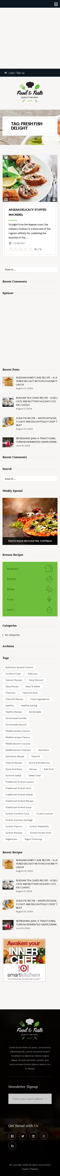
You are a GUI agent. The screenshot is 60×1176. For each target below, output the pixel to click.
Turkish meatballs (39, 826)
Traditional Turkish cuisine (20, 781)
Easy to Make (33, 686)
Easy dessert (36, 680)
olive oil (36, 756)
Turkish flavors (14, 826)
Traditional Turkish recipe (19, 801)
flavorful (10, 692)
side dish (49, 769)
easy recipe (12, 686)
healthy (10, 705)
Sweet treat (34, 775)
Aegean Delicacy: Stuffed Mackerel (27, 212)
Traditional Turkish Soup (19, 807)
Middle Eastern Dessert (18, 750)
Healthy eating (29, 705)
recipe (32, 769)
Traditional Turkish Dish (18, 788)
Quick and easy (14, 769)
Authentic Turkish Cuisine (19, 667)
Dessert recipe (14, 680)
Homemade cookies (16, 718)
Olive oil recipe (14, 762)
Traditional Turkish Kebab (19, 794)
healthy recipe (14, 711)
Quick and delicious (39, 762)
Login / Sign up (16, 72)
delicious (33, 673)
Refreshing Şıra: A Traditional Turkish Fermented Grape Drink (36, 440)
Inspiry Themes (30, 1168)
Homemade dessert (16, 724)
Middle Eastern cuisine (18, 743)
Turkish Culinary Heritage (19, 820)
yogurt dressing (33, 839)
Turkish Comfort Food (17, 813)
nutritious (43, 750)
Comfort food (13, 673)
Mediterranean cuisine (18, 731)
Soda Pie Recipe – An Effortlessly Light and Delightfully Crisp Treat (36, 421)
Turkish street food (40, 832)
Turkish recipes (14, 832)
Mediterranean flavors (18, 737)
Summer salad (13, 775)
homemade (35, 711)
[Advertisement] (30, 38)
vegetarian (11, 839)
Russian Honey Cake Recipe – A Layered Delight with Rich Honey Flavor (37, 381)
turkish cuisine (44, 813)
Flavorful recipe (14, 699)
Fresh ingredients (40, 699)
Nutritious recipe (15, 756)
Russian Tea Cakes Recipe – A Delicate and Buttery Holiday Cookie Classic (37, 401)
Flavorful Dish (30, 692)
